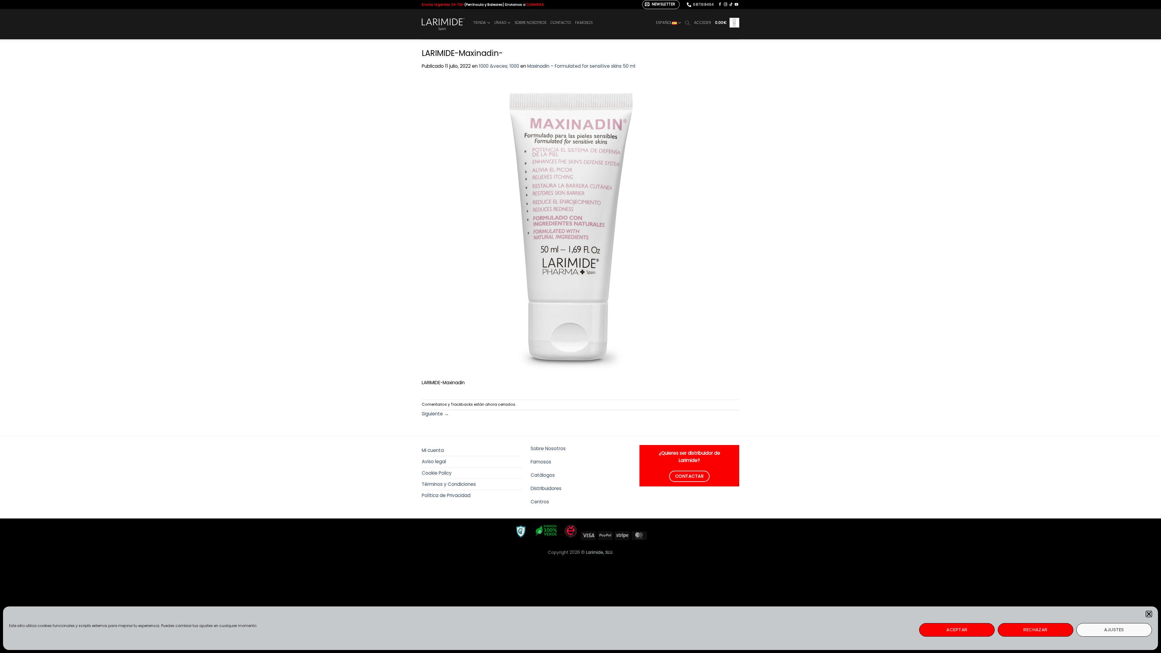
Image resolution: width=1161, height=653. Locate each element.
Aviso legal (434, 461)
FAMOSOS (584, 22)
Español (664, 22)
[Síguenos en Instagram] (725, 4)
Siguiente (435, 414)
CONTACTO (561, 22)
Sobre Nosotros (548, 448)
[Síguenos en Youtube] (736, 4)
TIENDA (479, 22)
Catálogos (543, 475)
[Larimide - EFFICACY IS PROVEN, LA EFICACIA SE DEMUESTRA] (443, 24)
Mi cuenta (433, 450)
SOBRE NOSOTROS (530, 22)
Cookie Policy (437, 473)
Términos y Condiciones (449, 484)
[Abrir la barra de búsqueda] (687, 22)
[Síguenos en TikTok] (731, 4)
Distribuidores (546, 488)
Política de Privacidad (446, 495)
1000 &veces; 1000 (499, 66)
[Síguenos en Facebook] (720, 4)
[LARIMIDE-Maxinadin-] (573, 227)
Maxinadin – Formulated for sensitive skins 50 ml (581, 66)
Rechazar (1035, 629)
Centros (540, 502)
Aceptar (956, 629)
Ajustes (1114, 629)
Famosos (541, 462)
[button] (1149, 614)
